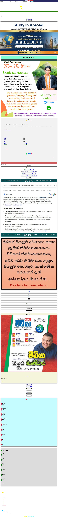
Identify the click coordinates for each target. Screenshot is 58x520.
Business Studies (4, 408)
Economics (3, 414)
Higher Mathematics (4, 424)
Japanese (3, 429)
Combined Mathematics (4, 410)
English (3, 419)
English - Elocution (4, 420)
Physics (3, 439)
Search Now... (32, 1)
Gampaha (3, 460)
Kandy (3, 465)
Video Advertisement (6, 504)
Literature (3, 433)
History (3, 425)
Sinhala (3, 443)
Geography (3, 423)
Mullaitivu (3, 475)
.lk (26, 0)
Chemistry (3, 409)
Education (3, 415)
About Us (3, 491)
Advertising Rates (4, 505)
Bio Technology (3, 403)
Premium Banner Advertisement (7, 500)
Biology (3, 404)
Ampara (3, 453)
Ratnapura (3, 480)
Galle (2, 459)
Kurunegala (3, 469)
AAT (2, 400)
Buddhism (3, 405)
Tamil (2, 444)
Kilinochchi (3, 468)
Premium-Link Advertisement (7, 502)
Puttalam (3, 479)
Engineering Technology (4, 418)
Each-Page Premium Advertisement (7, 503)
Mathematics (3, 434)
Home (3, 492)
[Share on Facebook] (28, 153)
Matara (3, 473)
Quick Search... (31, 0)
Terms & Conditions (4, 490)
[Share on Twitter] (30, 153)
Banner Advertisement (6, 499)
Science (3, 440)
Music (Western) (4, 438)
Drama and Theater (4, 413)
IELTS (2, 428)
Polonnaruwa (3, 478)
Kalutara (3, 464)
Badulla (3, 455)
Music (2, 435)
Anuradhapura (3, 454)
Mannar (3, 470)
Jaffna (2, 463)
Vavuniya (3, 483)
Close (30, 165)
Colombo (3, 458)
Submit (28, 165)
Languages (3, 430)
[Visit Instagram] (31, 153)
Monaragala (3, 474)
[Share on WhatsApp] (26, 153)
